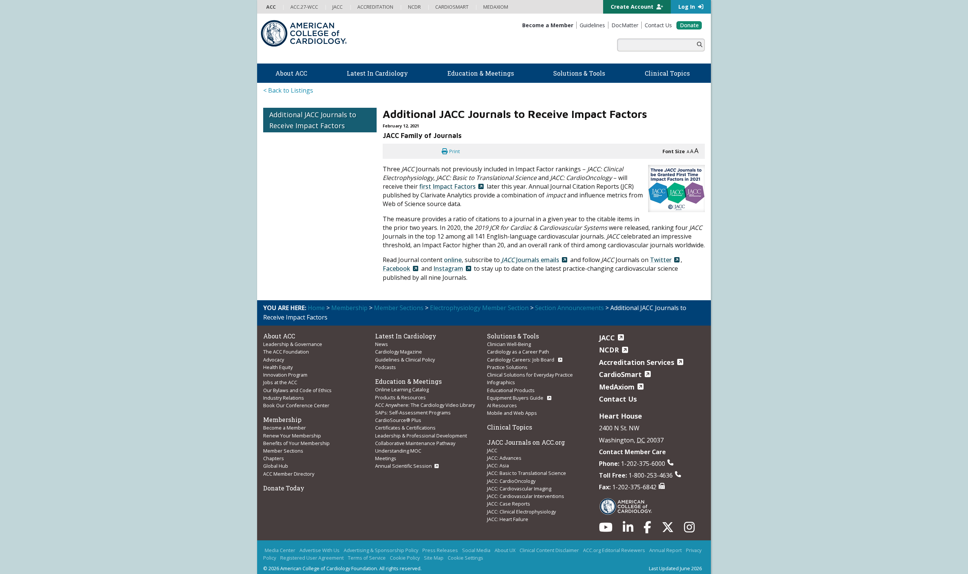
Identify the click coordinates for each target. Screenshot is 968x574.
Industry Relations (283, 397)
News (381, 344)
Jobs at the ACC (280, 382)
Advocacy (273, 359)
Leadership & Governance (292, 344)
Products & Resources (400, 397)
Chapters (273, 458)
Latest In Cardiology (405, 336)
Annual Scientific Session (403, 465)
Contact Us (618, 398)
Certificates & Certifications (405, 427)
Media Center (280, 550)
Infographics (501, 382)
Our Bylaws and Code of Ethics (297, 390)
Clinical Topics (509, 427)
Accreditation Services (636, 362)
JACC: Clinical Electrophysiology (521, 511)
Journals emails (530, 260)
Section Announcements (569, 308)
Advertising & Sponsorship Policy (381, 550)
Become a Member (284, 427)
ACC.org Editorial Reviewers (614, 550)
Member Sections (399, 308)
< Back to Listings (288, 90)
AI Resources (502, 405)
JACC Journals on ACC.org (526, 442)
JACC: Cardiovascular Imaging (519, 488)
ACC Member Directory (288, 473)
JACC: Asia (498, 465)
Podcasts (385, 367)
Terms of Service (367, 557)
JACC (492, 450)
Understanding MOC (398, 450)
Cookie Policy (405, 557)
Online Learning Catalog (402, 389)
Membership (349, 308)
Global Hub (275, 465)
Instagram (448, 268)
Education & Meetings (408, 381)
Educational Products (511, 390)
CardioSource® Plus (398, 420)
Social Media (476, 550)
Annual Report (665, 550)
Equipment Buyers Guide (515, 397)
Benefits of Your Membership (296, 443)
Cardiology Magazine (398, 351)
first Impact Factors (447, 186)
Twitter (661, 260)
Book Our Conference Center (296, 405)
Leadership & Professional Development (421, 435)
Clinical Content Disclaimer (549, 550)
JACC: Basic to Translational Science (526, 473)
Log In (687, 6)
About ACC (279, 336)
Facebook (396, 268)
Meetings (385, 458)
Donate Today (283, 488)
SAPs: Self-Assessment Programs (413, 412)
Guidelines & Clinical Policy (405, 359)
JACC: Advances (504, 458)
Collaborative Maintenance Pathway (415, 443)
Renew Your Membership (292, 435)
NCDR (609, 349)
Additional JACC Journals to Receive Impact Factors (312, 120)
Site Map (434, 557)
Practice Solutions (507, 367)
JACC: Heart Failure (507, 519)
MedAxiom (616, 386)
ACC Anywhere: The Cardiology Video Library (425, 405)
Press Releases (440, 550)
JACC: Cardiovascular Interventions (525, 496)
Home (316, 308)
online (453, 260)
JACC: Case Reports (508, 503)
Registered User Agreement (312, 557)
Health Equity (278, 367)
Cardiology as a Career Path (518, 351)
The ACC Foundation (286, 351)
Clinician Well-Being (509, 344)
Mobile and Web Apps (512, 413)
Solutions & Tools (513, 336)
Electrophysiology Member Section (479, 308)
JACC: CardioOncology (511, 481)
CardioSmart (620, 374)
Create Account (633, 6)
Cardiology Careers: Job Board (521, 359)
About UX (505, 550)
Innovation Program (285, 374)
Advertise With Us (319, 550)
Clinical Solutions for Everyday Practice (530, 374)
